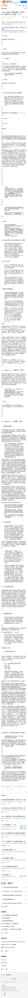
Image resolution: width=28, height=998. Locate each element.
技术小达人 (3, 804)
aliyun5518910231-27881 (6, 829)
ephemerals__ (4, 870)
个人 (25, 8)
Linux (14, 786)
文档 (2, 982)
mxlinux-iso (3, 959)
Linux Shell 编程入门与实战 (7, 926)
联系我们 (14, 979)
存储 (11, 788)
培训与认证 (15, 982)
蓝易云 (2, 812)
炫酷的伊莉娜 (4, 845)
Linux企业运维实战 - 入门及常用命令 (9, 923)
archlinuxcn (4, 965)
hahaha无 (3, 854)
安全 (7, 788)
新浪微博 (8, 974)
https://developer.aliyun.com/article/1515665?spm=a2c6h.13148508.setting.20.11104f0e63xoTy (13, 31)
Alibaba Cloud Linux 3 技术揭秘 (8, 944)
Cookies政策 (13, 987)
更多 (2, 933)
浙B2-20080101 (15, 990)
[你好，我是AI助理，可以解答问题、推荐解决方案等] (19, 5)
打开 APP (24, 2)
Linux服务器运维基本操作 (7, 920)
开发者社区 (6, 982)
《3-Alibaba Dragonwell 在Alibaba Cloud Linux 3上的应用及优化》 (14, 941)
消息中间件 (8, 786)
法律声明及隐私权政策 (5, 987)
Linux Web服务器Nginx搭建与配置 (9, 915)
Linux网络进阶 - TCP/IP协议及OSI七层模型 (11, 929)
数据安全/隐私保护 (21, 786)
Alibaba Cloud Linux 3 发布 (7, 947)
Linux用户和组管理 (5, 918)
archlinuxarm (4, 962)
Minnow (2, 879)
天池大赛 (11, 982)
